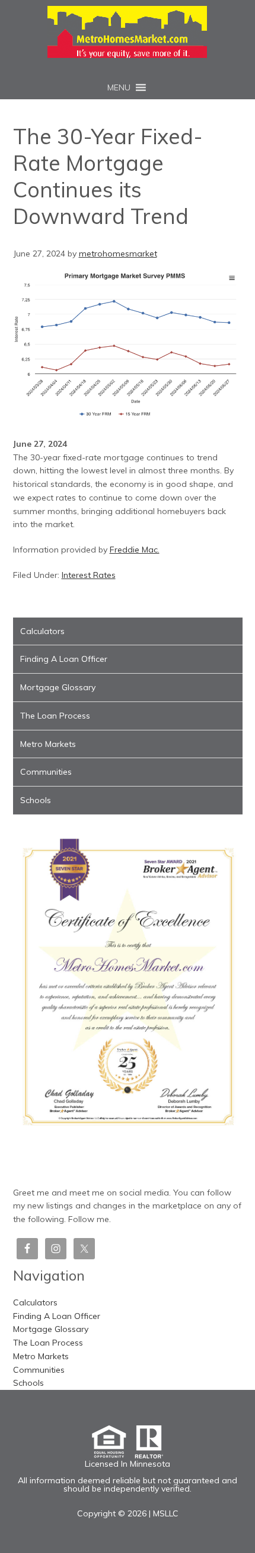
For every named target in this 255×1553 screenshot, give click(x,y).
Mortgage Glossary (57, 687)
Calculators (42, 631)
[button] (118, 87)
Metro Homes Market (127, 32)
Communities (46, 771)
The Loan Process (55, 715)
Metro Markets (48, 744)
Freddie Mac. (135, 549)
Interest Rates (89, 575)
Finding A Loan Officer (63, 659)
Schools (35, 800)
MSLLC (166, 1513)
